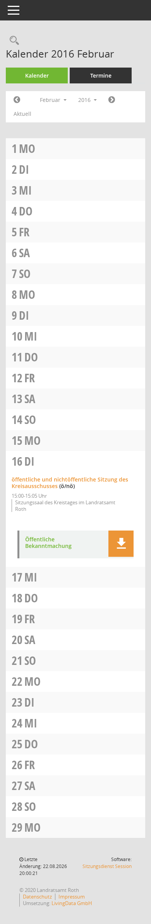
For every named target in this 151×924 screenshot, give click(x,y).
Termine (101, 75)
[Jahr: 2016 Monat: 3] (112, 100)
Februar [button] (51, 99)
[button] (121, 544)
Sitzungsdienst (107, 866)
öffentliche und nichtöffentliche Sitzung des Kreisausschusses (70, 483)
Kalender (37, 75)
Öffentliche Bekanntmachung (48, 542)
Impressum (71, 896)
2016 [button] (85, 99)
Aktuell (22, 113)
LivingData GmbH (71, 903)
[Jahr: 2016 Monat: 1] (17, 100)
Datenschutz (37, 896)
